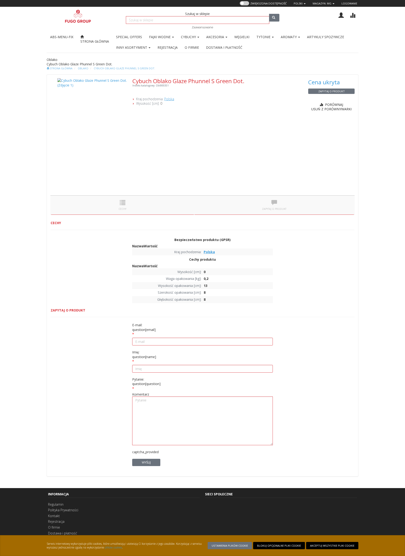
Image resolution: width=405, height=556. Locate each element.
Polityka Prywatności (63, 510)
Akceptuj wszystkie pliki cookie (332, 545)
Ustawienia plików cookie (230, 545)
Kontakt (54, 516)
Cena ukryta (324, 82)
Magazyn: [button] (322, 3)
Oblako (83, 68)
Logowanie (349, 3)
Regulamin (56, 504)
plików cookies (113, 547)
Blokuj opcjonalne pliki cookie (279, 545)
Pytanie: (146, 381)
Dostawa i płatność (62, 533)
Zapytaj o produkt (331, 91)
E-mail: (144, 327)
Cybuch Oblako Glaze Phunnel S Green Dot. (124, 68)
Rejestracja (56, 521)
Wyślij (146, 462)
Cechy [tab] (122, 209)
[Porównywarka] (352, 14)
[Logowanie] (341, 14)
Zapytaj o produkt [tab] (274, 209)
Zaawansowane (202, 27)
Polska (169, 99)
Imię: (144, 354)
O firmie (54, 527)
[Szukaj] (274, 18)
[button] (299, 3)
